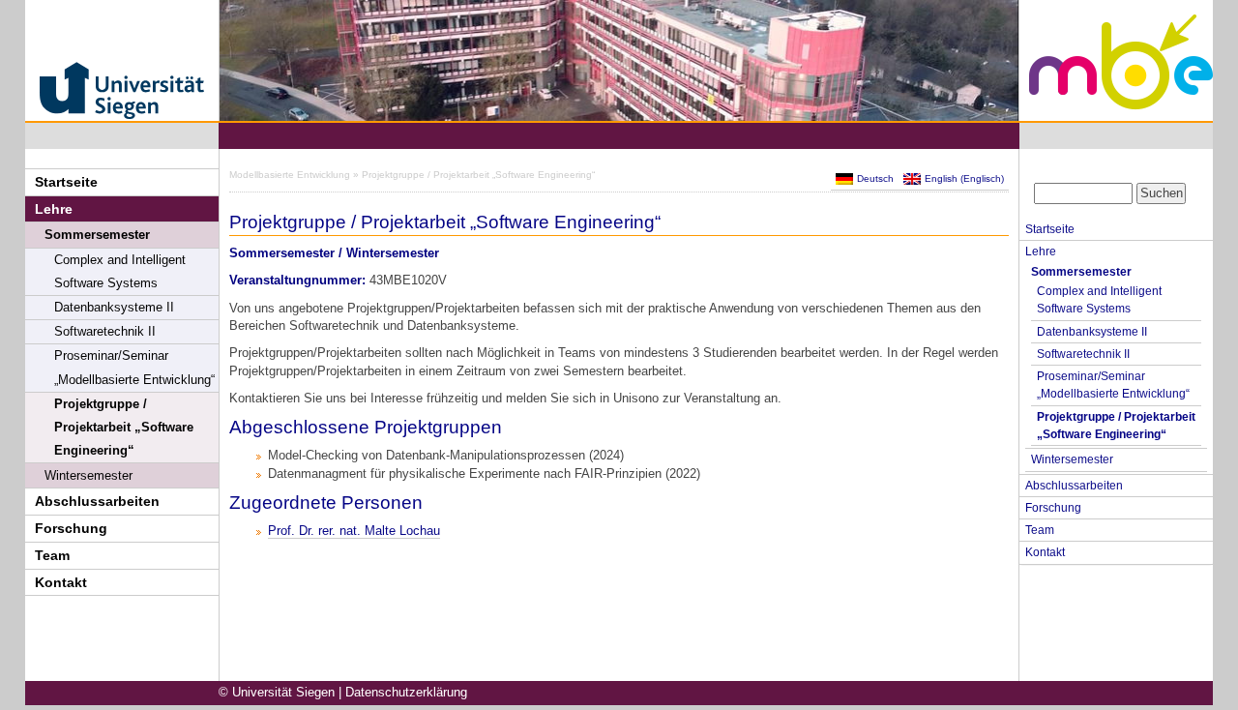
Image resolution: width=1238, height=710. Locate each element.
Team (52, 555)
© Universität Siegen (277, 692)
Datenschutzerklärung (406, 692)
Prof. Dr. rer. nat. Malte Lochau (354, 530)
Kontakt (61, 582)
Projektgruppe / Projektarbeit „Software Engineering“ (123, 428)
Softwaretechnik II (105, 332)
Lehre (54, 209)
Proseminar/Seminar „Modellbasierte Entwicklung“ (134, 367)
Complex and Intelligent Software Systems (120, 271)
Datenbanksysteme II (114, 307)
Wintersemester (88, 475)
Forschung (71, 528)
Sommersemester (97, 234)
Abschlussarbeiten (97, 501)
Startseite (66, 182)
